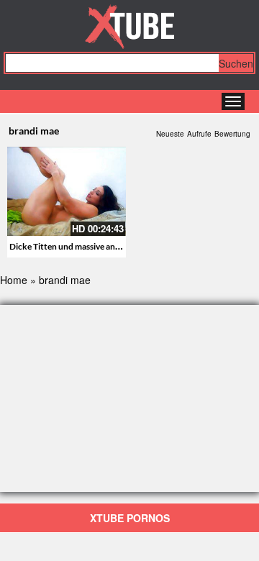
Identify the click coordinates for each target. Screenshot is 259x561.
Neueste (170, 134)
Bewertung (232, 134)
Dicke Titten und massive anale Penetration (91, 246)
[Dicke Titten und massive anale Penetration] (66, 191)
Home (13, 280)
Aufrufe (199, 134)
